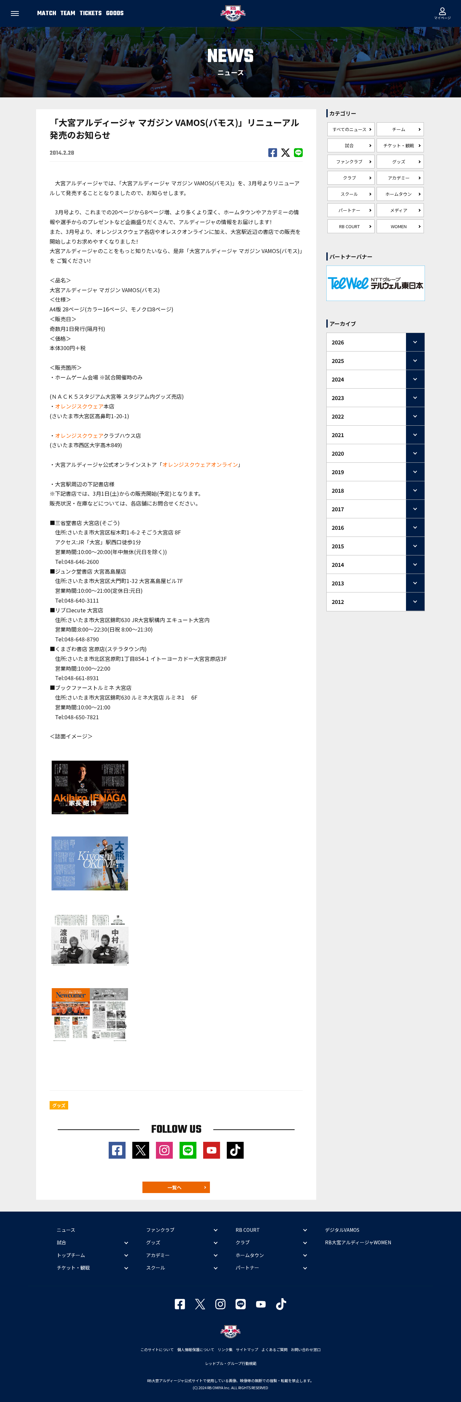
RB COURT (349, 226)
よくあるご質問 (275, 1349)
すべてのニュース (349, 129)
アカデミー (399, 178)
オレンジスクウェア (79, 406)
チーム (398, 129)
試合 (349, 145)
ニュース (66, 1229)
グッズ (398, 161)
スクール (349, 194)
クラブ (349, 178)
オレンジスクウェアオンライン (200, 464)
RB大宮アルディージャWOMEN (358, 1242)
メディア (398, 210)
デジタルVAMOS (342, 1229)
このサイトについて (157, 1349)
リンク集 (225, 1349)
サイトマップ (247, 1349)
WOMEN (399, 226)
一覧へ (174, 1187)
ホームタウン (398, 194)
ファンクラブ (349, 161)
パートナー (349, 210)
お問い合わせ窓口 (306, 1349)
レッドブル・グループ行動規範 (230, 1363)
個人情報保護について (195, 1349)
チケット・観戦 (398, 145)
